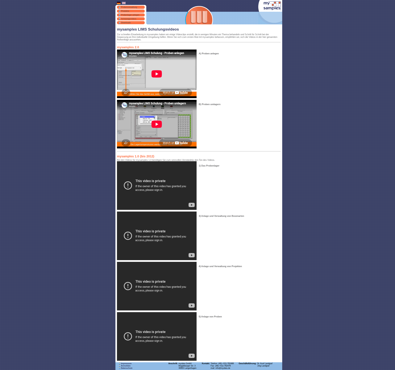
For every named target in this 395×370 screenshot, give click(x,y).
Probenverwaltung (129, 7)
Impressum (126, 363)
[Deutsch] (119, 3)
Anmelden (126, 366)
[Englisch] (124, 3)
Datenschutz (127, 368)
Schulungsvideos (128, 19)
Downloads (126, 22)
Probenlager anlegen (130, 15)
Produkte (125, 11)
